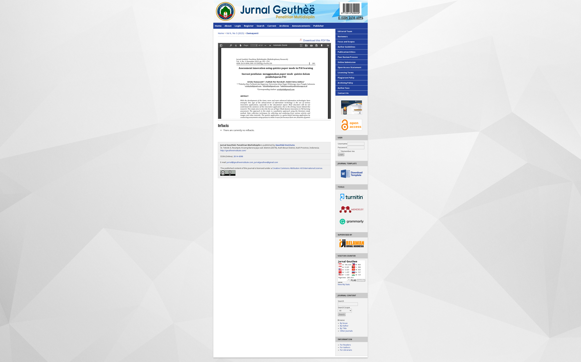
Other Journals (346, 331)
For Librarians (346, 350)
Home (218, 25)
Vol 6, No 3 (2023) (235, 33)
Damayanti (252, 33)
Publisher (318, 25)
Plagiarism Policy (346, 77)
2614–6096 (238, 156)
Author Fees (344, 88)
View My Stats (344, 284)
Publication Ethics (346, 52)
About (228, 25)
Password (342, 147)
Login (238, 25)
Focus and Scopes (346, 41)
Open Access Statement (349, 67)
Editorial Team (345, 31)
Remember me (348, 151)
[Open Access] (351, 124)
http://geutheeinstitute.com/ (233, 150)
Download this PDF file (316, 40)
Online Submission (347, 62)
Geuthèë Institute (285, 145)
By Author (344, 325)
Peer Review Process (348, 57)
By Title (343, 328)
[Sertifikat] (351, 107)
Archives (284, 25)
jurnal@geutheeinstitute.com (240, 162)
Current (271, 25)
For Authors (345, 347)
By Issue (344, 323)
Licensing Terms (346, 72)
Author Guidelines (346, 47)
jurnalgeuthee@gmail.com (266, 162)
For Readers (345, 345)
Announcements (301, 25)
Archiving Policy (345, 83)
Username (342, 143)
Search (260, 25)
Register (249, 25)
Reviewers (343, 36)
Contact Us (343, 93)
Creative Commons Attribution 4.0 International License (297, 168)
